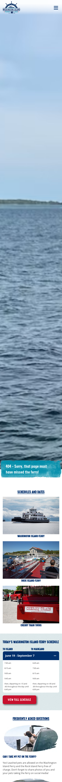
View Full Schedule (19, 699)
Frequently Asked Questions (31, 719)
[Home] (11, 7)
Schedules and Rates (31, 492)
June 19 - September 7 (19, 656)
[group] (31, 672)
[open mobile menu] (55, 7)
